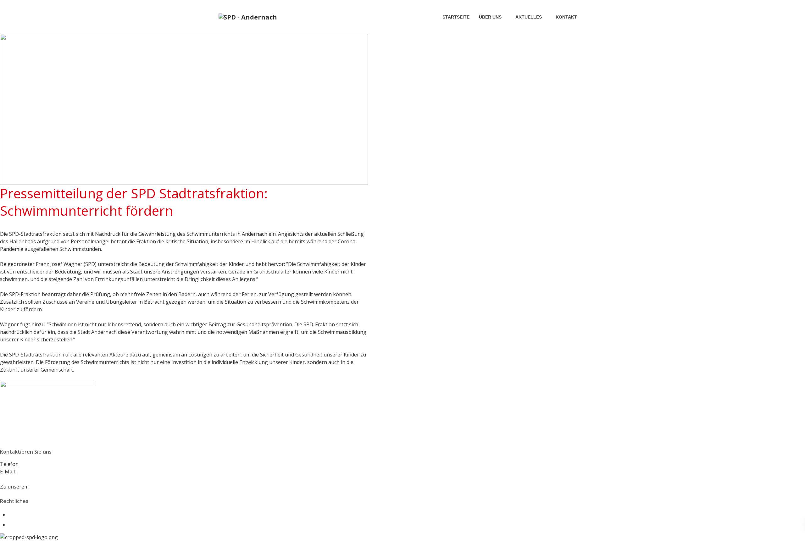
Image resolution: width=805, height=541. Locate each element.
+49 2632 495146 (40, 464)
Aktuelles (528, 16)
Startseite (455, 16)
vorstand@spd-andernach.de (51, 471)
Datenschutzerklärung (35, 524)
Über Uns (490, 16)
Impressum (21, 514)
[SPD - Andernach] (248, 17)
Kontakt (566, 16)
